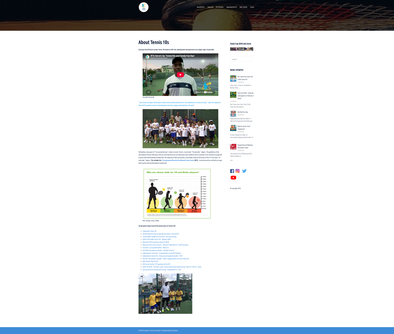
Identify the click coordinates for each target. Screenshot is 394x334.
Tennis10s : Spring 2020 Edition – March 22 (156, 248)
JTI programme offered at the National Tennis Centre (177, 160)
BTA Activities (220, 7)
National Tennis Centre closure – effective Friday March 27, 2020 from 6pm (165, 245)
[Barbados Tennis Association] (144, 7)
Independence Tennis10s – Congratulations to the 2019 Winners (162, 253)
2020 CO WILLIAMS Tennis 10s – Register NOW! (157, 239)
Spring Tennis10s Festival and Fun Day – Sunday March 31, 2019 (162, 270)
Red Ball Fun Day (243, 112)
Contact (252, 7)
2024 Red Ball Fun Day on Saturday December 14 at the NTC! (161, 234)
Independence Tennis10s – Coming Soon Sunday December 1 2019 (162, 256)
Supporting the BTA (231, 7)
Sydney (176, 330)
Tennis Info (210, 7)
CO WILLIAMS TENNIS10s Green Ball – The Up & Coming (159, 237)
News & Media (243, 7)
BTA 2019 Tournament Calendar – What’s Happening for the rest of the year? (166, 259)
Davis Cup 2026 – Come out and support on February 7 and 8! (246, 95)
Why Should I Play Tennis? (150, 261)
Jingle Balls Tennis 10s (149, 231)
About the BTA (201, 7)
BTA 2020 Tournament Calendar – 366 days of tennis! (158, 250)
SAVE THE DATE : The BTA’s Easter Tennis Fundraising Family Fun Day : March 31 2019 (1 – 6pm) (172, 267)
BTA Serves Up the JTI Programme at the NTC (156, 264)
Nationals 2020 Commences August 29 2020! (156, 242)
